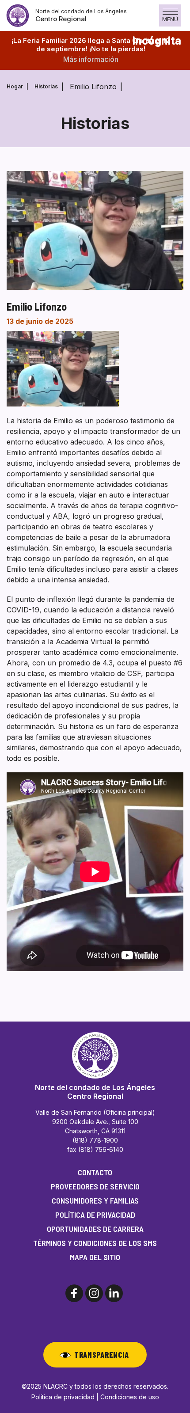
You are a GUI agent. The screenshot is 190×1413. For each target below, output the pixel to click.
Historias (46, 86)
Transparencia (101, 1355)
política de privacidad (95, 1214)
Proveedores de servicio (95, 1186)
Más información (90, 59)
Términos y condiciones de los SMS (95, 1243)
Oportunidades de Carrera (95, 1229)
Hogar (15, 86)
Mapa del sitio (95, 1257)
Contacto (95, 1172)
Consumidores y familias (95, 1200)
